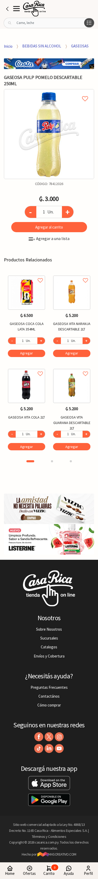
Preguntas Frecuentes (49, 687)
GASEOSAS (80, 46)
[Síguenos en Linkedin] (49, 748)
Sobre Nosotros (49, 629)
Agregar (26, 353)
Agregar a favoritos (26, 275)
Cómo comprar (49, 705)
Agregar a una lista (51, 238)
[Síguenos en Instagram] (59, 736)
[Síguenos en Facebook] (39, 736)
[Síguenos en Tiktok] (39, 748)
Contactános (49, 696)
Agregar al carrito (49, 227)
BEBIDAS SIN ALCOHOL (41, 46)
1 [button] (30, 461)
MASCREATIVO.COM (62, 854)
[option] (49, 134)
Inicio (8, 46)
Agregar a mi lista (49, 92)
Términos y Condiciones (49, 836)
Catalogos (49, 646)
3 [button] (70, 461)
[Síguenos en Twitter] (49, 736)
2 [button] (52, 461)
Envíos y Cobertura (49, 656)
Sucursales (49, 638)
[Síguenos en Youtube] (59, 748)
